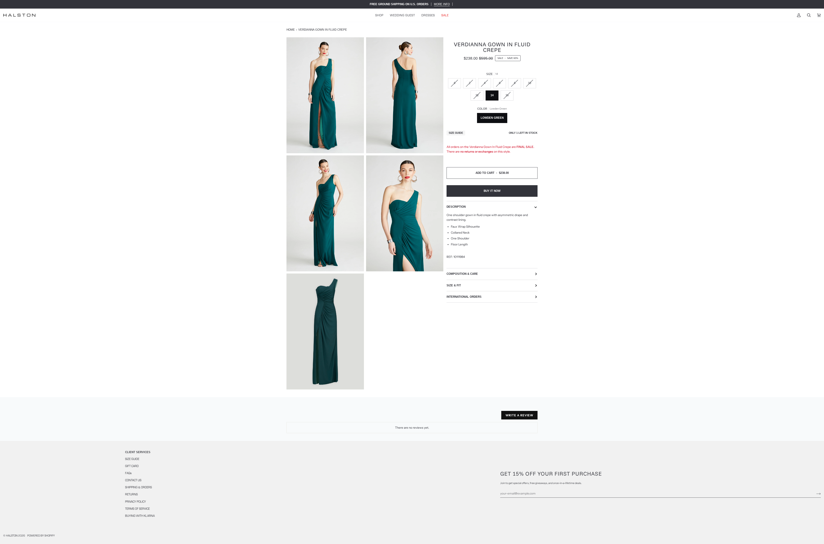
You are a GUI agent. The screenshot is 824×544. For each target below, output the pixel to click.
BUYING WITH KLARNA (140, 515)
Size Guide (456, 133)
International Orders (464, 296)
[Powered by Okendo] (305, 416)
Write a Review (519, 415)
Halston (12, 535)
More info (442, 4)
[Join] (815, 493)
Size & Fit (454, 285)
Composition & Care (462, 273)
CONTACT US (133, 480)
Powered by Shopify (41, 535)
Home (290, 29)
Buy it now (492, 190)
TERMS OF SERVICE (137, 508)
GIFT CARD (132, 466)
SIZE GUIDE (132, 459)
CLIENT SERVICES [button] (137, 452)
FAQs (128, 473)
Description (456, 206)
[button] (379, 15)
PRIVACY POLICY (135, 501)
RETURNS (131, 494)
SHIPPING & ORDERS (138, 487)
